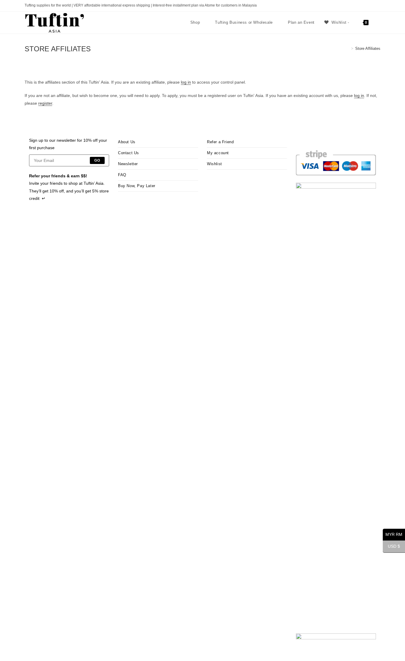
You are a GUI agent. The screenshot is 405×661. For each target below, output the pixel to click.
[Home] (347, 48)
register (45, 103)
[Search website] (379, 23)
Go (97, 160)
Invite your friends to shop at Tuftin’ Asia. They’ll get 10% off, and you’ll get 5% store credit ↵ (69, 190)
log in (186, 82)
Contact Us (128, 153)
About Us (126, 142)
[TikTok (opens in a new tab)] (377, 6)
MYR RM (392, 534)
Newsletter (128, 164)
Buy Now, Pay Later (136, 186)
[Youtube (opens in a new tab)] (365, 6)
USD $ (391, 546)
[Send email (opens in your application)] (372, 6)
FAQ (122, 175)
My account (218, 153)
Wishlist (214, 164)
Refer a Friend (220, 142)
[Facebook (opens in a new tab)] (351, 6)
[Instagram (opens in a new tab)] (358, 6)
